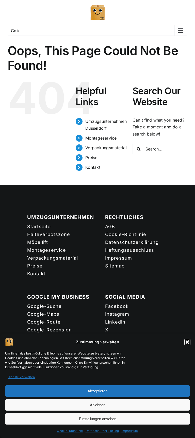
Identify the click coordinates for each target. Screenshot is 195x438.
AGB (110, 226)
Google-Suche (44, 306)
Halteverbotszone (48, 234)
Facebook (117, 306)
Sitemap (115, 265)
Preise (91, 157)
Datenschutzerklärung (102, 431)
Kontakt (92, 167)
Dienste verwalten (21, 377)
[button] (187, 342)
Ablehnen (97, 405)
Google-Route (44, 322)
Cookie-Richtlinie (70, 431)
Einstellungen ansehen (97, 419)
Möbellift (37, 242)
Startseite (39, 226)
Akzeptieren (97, 391)
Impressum (129, 431)
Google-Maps (43, 314)
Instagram (117, 314)
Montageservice (101, 138)
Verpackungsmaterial (106, 147)
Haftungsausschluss (129, 250)
